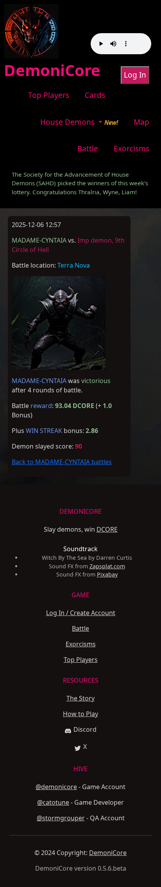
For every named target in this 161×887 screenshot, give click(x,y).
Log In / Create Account (80, 612)
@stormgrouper (61, 818)
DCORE (107, 529)
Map (141, 122)
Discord (85, 729)
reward (41, 405)
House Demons (68, 122)
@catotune (53, 802)
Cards (95, 95)
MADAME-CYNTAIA (39, 380)
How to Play (80, 714)
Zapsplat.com (107, 566)
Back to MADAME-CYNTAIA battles (62, 462)
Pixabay (107, 574)
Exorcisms (131, 149)
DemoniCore (108, 852)
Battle (87, 149)
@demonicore (56, 786)
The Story (80, 698)
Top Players (48, 95)
